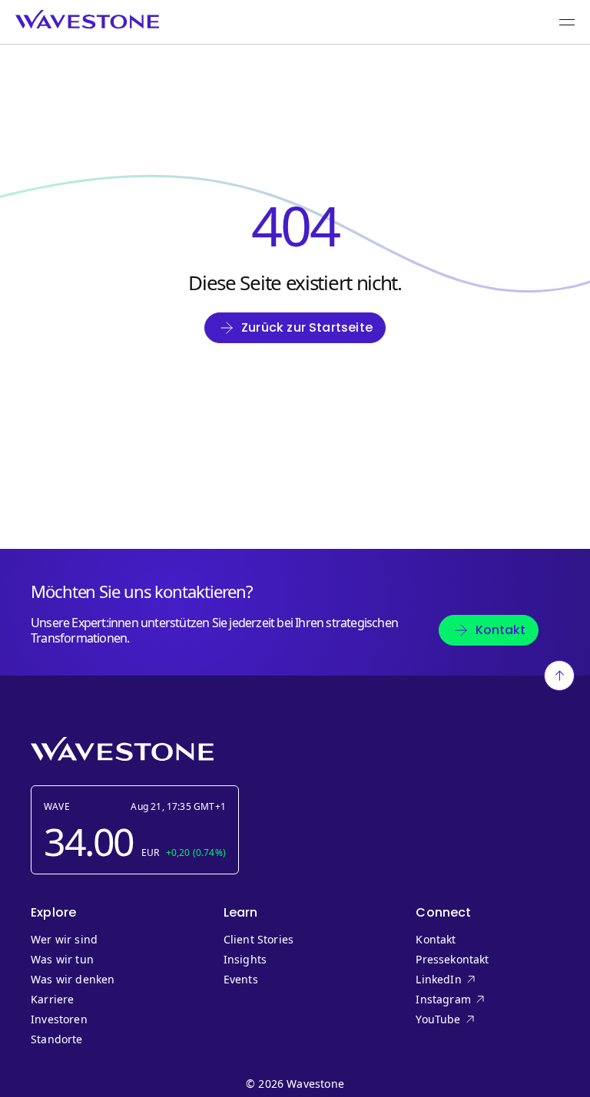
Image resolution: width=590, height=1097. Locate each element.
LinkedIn (469, 979)
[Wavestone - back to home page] (87, 19)
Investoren (59, 1019)
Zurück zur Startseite (307, 327)
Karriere (52, 999)
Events (241, 979)
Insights (245, 959)
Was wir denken (73, 979)
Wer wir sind (64, 940)
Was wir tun (62, 959)
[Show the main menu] (567, 22)
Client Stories (259, 940)
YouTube (469, 1019)
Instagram (469, 999)
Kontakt (500, 630)
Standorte (57, 1039)
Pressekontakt (452, 959)
